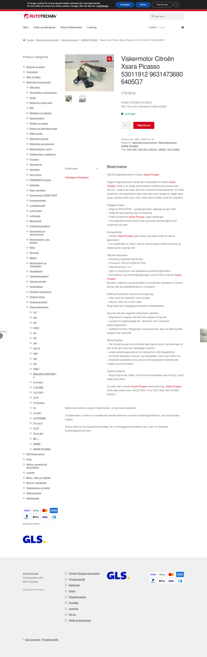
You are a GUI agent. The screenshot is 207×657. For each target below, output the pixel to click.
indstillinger (102, 6)
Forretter (34, 159)
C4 (34, 407)
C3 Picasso (39, 402)
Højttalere (35, 169)
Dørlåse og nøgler (39, 123)
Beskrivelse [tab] (71, 168)
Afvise (143, 4)
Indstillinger (162, 4)
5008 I (36, 368)
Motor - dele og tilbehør (38, 477)
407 (35, 363)
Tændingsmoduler (39, 276)
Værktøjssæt (32, 498)
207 (35, 322)
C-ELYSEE (38, 387)
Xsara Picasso (151, 174)
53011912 (143, 149)
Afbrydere (35, 87)
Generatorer (36, 164)
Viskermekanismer (70, 39)
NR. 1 (36, 438)
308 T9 (36, 348)
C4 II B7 (37, 412)
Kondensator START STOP (43, 195)
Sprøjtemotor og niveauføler (38, 264)
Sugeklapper (36, 271)
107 (35, 312)
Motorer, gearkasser (36, 482)
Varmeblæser (36, 286)
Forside (30, 39)
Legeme (30, 472)
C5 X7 (36, 428)
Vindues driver (37, 296)
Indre (29, 459)
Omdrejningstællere (40, 226)
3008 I (36, 327)
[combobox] (166, 16)
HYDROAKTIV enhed (40, 179)
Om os (72, 614)
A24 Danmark (32, 639)
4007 (35, 353)
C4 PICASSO (39, 418)
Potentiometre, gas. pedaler (40, 241)
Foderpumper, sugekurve (43, 154)
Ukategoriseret (34, 493)
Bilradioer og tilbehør (41, 113)
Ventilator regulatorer (41, 291)
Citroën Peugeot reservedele (84, 573)
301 (35, 332)
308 (35, 343)
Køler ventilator (38, 190)
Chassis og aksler (35, 66)
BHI (31, 107)
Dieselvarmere (37, 118)
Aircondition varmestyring (43, 92)
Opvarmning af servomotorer (37, 233)
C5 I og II (37, 423)
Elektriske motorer (39, 138)
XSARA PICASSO (89, 39)
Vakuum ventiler (38, 281)
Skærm (33, 257)
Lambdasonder (37, 205)
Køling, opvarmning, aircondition (36, 466)
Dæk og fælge (33, 77)
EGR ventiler (36, 133)
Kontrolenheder (38, 200)
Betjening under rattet (41, 102)
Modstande (35, 220)
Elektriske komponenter (47, 39)
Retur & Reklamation (71, 27)
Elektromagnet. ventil (41, 149)
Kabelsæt (34, 185)
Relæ (32, 247)
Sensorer (34, 252)
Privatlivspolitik (77, 579)
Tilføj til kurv (144, 125)
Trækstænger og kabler (38, 487)
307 (35, 337)
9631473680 (173, 149)
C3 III (35, 397)
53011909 (132, 149)
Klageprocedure (77, 597)
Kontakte (73, 602)
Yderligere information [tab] (77, 177)
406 (35, 358)
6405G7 (162, 149)
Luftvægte (35, 215)
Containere (32, 71)
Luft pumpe (36, 210)
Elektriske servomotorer (42, 143)
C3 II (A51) (38, 392)
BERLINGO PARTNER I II (44, 375)
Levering (92, 27)
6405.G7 (153, 149)
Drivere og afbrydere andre (43, 128)
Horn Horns (36, 174)
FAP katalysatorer (35, 454)
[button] (109, 59)
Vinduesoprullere (38, 302)
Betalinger (74, 585)
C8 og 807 (38, 433)
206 (35, 317)
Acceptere (125, 4)
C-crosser (38, 382)
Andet (33, 97)
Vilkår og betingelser (44, 27)
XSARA (36, 443)
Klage (72, 591)
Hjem (26, 27)
